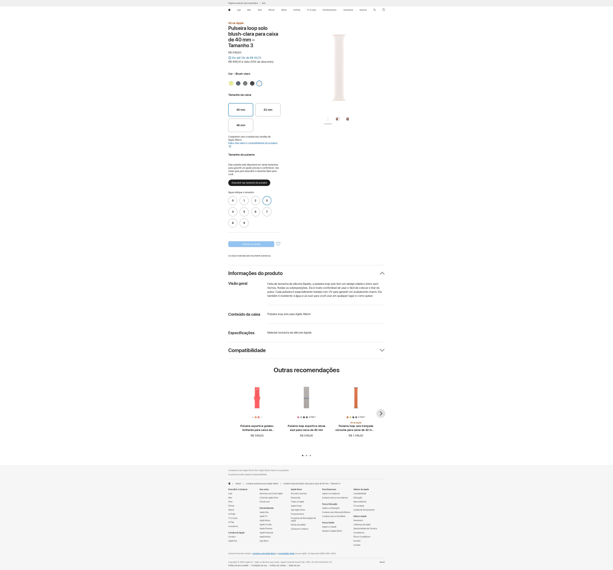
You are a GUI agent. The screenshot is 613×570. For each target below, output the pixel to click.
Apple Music (265, 520)
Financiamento (297, 514)
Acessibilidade (359, 493)
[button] (374, 9)
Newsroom (358, 520)
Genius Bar (296, 498)
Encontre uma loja (299, 493)
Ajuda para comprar (299, 529)
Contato (356, 545)
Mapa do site (294, 565)
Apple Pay (232, 541)
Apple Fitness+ (266, 528)
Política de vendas (278, 565)
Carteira (232, 537)
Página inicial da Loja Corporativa (243, 3)
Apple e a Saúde (329, 527)
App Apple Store (298, 510)
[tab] (328, 119)
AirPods (231, 514)
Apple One (264, 512)
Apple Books (265, 537)
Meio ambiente (359, 502)
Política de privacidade (238, 565)
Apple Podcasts (266, 533)
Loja (230, 493)
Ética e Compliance (361, 537)
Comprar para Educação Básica (336, 512)
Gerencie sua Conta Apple (271, 493)
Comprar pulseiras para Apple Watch (262, 484)
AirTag (231, 522)
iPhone (231, 506)
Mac (230, 498)
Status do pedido (298, 525)
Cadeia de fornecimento (364, 510)
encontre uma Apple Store (264, 553)
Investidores (358, 533)
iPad (230, 502)
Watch (238, 484)
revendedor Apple (287, 553)
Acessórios (233, 526)
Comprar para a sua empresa (335, 498)
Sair (264, 3)
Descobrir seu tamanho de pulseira (249, 182)
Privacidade (358, 506)
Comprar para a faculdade (333, 516)
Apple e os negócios (331, 493)
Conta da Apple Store (269, 498)
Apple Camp (296, 506)
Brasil (382, 562)
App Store (264, 541)
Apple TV (264, 516)
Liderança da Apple (362, 524)
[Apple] (229, 483)
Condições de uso (259, 565)
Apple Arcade (266, 524)
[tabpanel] (339, 67)
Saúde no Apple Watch (332, 531)
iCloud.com (265, 502)
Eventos (356, 541)
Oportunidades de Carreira (365, 528)
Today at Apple (297, 502)
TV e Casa (232, 518)
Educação (357, 498)
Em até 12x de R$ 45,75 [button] (246, 57)
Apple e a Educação (331, 508)
